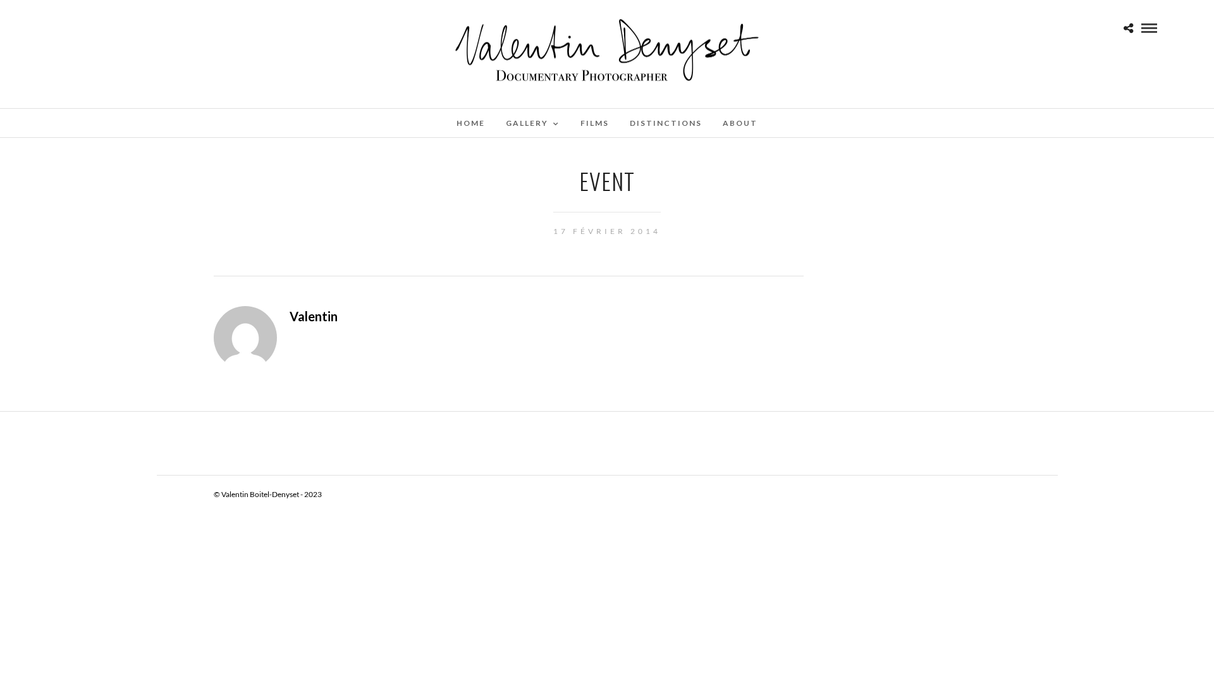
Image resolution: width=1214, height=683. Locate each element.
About (740, 123)
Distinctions (666, 123)
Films (594, 123)
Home (471, 123)
